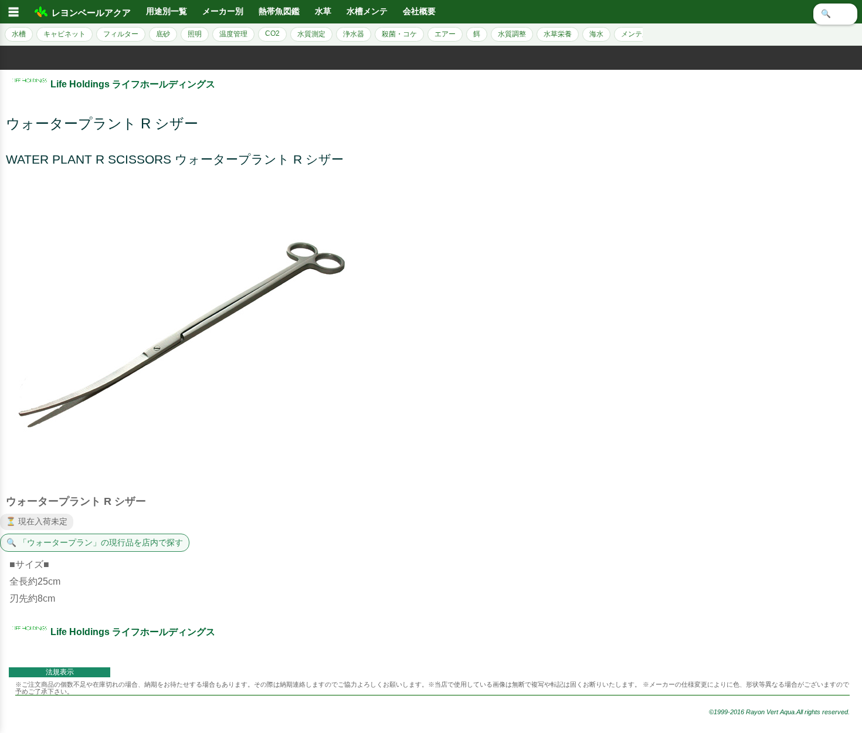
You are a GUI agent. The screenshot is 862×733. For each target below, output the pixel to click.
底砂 (163, 34)
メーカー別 (222, 11)
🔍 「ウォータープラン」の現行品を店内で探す (94, 542)
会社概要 (419, 11)
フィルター (120, 34)
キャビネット (64, 34)
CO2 (272, 33)
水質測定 (311, 34)
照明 (195, 34)
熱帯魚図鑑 (279, 11)
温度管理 (233, 34)
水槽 (19, 34)
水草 (323, 11)
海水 (596, 34)
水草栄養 (558, 34)
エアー (445, 34)
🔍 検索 (835, 13)
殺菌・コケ (399, 34)
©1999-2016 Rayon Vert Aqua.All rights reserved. (779, 711)
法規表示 (60, 672)
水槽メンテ (367, 11)
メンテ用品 (638, 34)
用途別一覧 (166, 11)
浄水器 (353, 34)
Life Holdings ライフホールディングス (132, 84)
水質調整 (512, 34)
